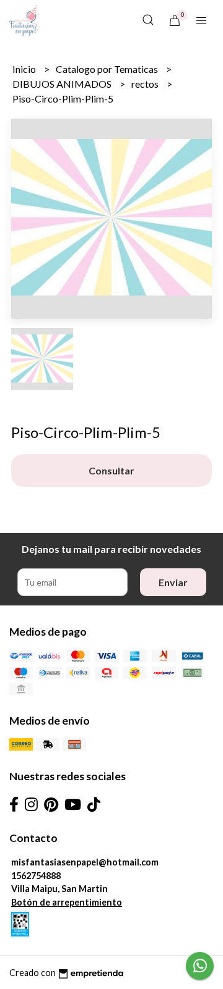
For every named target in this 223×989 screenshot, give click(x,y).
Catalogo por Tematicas (108, 69)
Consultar (111, 470)
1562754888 (36, 875)
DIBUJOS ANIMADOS (62, 84)
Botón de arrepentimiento (66, 902)
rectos (145, 84)
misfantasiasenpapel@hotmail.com (85, 862)
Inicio (25, 69)
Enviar (173, 582)
